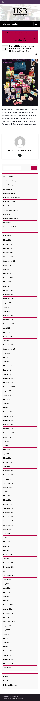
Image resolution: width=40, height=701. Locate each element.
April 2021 (6, 286)
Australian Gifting (9, 181)
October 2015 (8, 429)
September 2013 (9, 525)
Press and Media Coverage (12, 227)
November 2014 (8, 475)
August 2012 (7, 580)
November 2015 (8, 424)
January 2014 (8, 508)
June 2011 (7, 634)
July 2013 (6, 533)
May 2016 (6, 399)
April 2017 (6, 361)
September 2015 (9, 433)
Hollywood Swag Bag (10, 24)
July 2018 (6, 328)
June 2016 (7, 395)
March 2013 (7, 550)
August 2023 (7, 265)
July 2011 (6, 630)
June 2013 (7, 538)
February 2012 (8, 605)
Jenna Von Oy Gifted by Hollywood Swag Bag (21, 34)
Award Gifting (8, 185)
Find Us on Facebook (10, 681)
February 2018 (8, 336)
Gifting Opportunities (11, 210)
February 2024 (8, 252)
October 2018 (8, 320)
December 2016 (8, 378)
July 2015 (6, 441)
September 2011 (9, 621)
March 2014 (7, 500)
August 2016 (7, 391)
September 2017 (9, 349)
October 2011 (8, 617)
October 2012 (8, 571)
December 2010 (8, 659)
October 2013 (8, 521)
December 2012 (8, 563)
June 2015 (7, 445)
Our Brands (7, 223)
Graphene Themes (17, 698)
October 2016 (8, 382)
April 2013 (6, 546)
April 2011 (6, 642)
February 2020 (8, 290)
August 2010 (7, 668)
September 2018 (9, 324)
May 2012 (6, 592)
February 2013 (8, 554)
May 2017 (6, 357)
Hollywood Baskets (10, 685)
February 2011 (8, 651)
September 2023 (9, 261)
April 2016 (6, 403)
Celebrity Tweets (9, 202)
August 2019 (7, 303)
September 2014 (9, 483)
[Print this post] (36, 54)
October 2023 (8, 257)
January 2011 (8, 655)
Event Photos (8, 206)
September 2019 (9, 299)
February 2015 (8, 462)
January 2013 (8, 559)
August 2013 (7, 529)
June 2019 (7, 307)
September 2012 (9, 575)
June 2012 (7, 588)
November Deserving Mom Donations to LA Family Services (20, 40)
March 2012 (7, 600)
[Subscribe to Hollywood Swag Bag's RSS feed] (3, 1)
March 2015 (7, 458)
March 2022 (7, 282)
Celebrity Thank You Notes (12, 197)
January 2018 (8, 341)
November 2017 (8, 345)
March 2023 (7, 273)
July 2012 (6, 584)
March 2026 (7, 240)
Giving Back (7, 214)
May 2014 (6, 496)
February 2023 (8, 278)
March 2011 (7, 647)
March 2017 (7, 366)
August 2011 (7, 626)
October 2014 (8, 479)
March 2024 (7, 248)
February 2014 (8, 504)
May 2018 (6, 332)
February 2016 (8, 412)
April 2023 (6, 269)
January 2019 (8, 311)
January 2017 (8, 374)
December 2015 (8, 420)
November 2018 (8, 315)
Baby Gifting (7, 189)
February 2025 (8, 244)
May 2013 (6, 542)
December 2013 (8, 512)
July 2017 (6, 353)
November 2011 (8, 613)
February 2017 (8, 370)
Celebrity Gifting (9, 193)
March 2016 (7, 408)
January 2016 (8, 416)
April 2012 (6, 596)
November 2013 (8, 517)
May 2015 (6, 450)
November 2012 (8, 567)
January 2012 (8, 609)
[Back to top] (35, 696)
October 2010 (8, 663)
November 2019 (8, 294)
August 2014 (7, 487)
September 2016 (9, 387)
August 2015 (7, 437)
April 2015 (6, 454)
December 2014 (8, 470)
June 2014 (7, 491)
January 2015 (8, 466)
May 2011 (6, 638)
